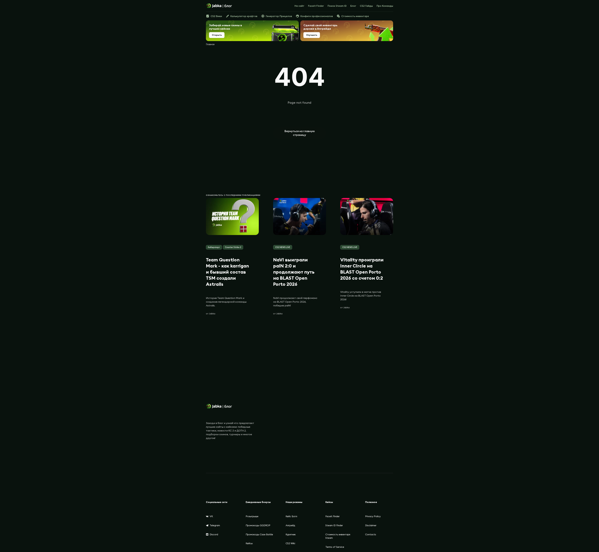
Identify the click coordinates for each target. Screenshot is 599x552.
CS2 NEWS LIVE (282, 247)
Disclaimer (370, 525)
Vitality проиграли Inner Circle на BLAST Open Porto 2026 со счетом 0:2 (362, 269)
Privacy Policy (373, 516)
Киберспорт (214, 247)
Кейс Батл (291, 516)
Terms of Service (334, 546)
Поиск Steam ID (337, 5)
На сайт (299, 5)
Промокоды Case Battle (259, 534)
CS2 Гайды (366, 5)
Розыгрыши (252, 516)
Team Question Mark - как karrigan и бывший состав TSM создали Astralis (227, 272)
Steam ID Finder (334, 525)
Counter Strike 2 (233, 247)
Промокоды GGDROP (258, 525)
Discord (214, 534)
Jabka (212, 313)
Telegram (215, 525)
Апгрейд (290, 525)
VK (211, 516)
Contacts (370, 534)
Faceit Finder (316, 5)
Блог (353, 5)
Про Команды (385, 5)
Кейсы (249, 543)
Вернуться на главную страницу (299, 132)
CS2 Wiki (290, 543)
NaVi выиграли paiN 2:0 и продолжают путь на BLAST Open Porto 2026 (293, 272)
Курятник (291, 534)
